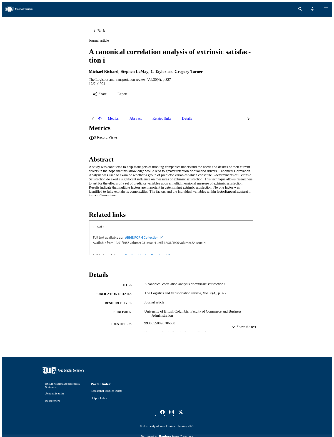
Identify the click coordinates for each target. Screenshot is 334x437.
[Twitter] (180, 412)
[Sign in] (313, 9)
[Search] (300, 9)
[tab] (113, 118)
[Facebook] (162, 412)
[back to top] (99, 118)
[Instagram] (171, 412)
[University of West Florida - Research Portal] (19, 9)
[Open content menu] (325, 8)
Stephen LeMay (134, 71)
